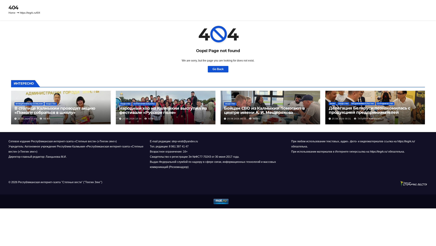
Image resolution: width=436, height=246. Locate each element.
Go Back (218, 69)
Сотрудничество (385, 104)
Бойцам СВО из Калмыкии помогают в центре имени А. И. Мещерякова (264, 110)
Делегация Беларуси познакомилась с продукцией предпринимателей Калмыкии (369, 112)
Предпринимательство (362, 104)
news (46, 119)
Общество (51, 104)
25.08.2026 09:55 (236, 119)
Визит (332, 104)
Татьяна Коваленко (370, 119)
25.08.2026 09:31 (341, 119)
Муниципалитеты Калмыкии (29, 104)
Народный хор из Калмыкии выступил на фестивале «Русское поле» (163, 110)
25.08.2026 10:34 (132, 119)
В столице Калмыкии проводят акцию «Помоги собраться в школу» (54, 110)
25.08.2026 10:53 (27, 119)
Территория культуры (144, 104)
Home (12, 12)
